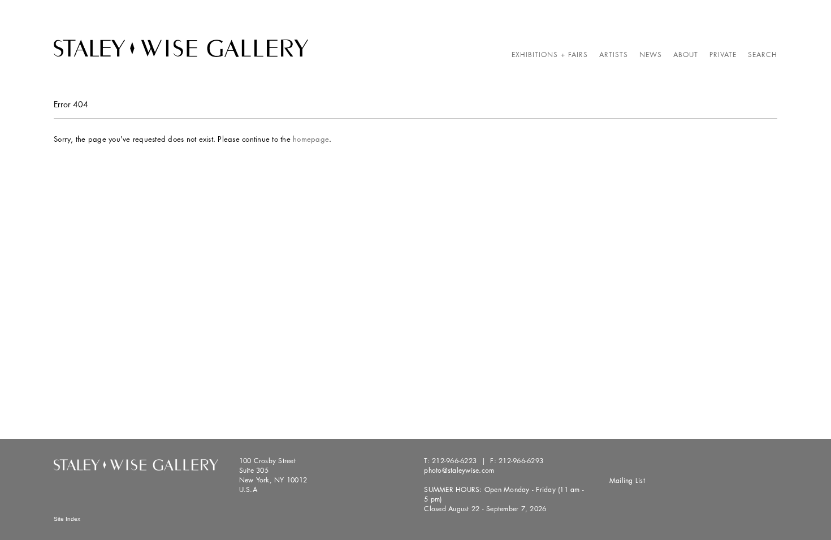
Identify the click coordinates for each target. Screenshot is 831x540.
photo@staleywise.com (459, 470)
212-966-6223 (454, 460)
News (650, 54)
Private (723, 54)
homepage (311, 139)
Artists (613, 54)
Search (762, 54)
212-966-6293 (521, 460)
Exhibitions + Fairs (550, 54)
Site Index (67, 519)
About (685, 54)
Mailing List (627, 480)
